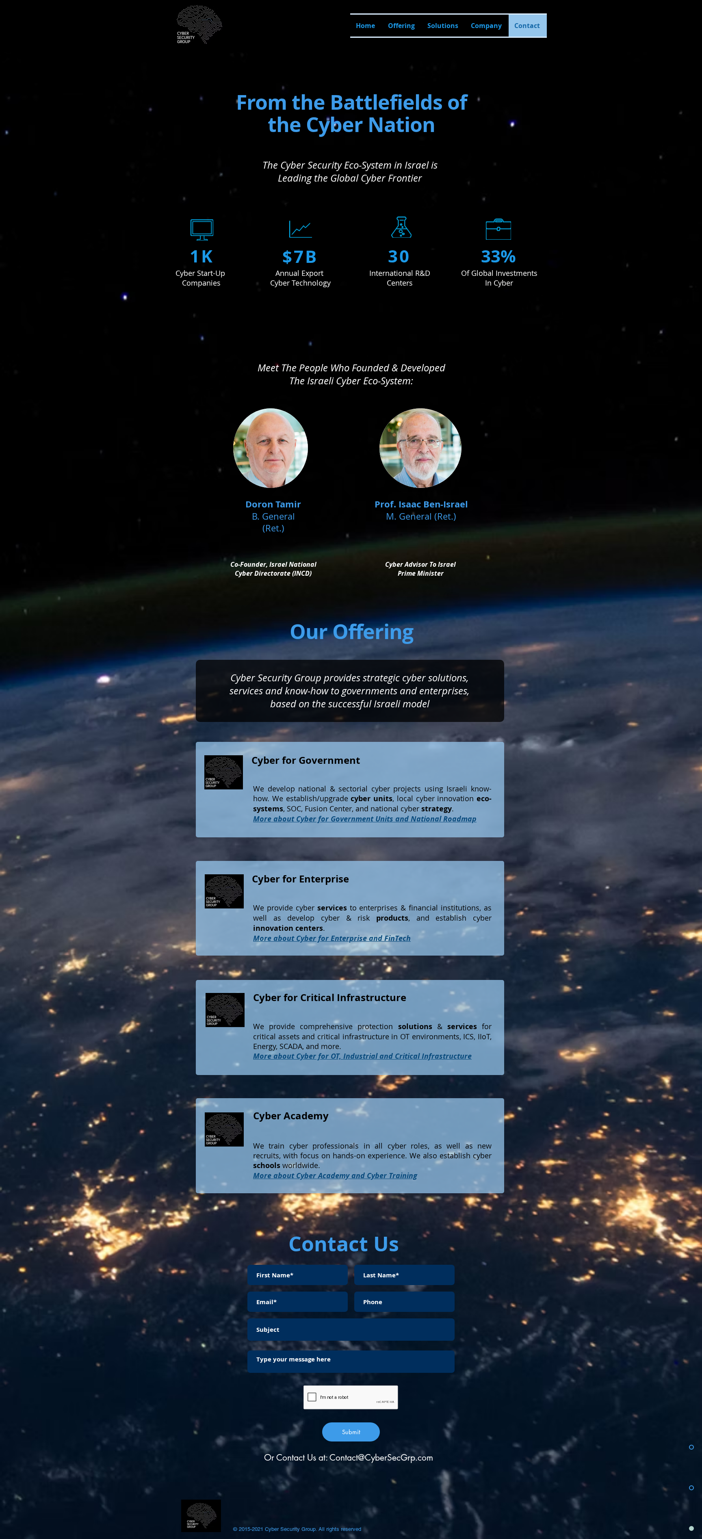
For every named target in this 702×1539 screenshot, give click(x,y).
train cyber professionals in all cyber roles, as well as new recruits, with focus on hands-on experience (372, 1150)
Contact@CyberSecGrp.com (381, 1457)
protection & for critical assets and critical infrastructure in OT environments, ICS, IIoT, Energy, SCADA (372, 1036)
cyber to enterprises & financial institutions (387, 908)
